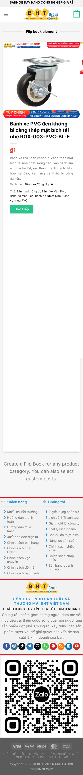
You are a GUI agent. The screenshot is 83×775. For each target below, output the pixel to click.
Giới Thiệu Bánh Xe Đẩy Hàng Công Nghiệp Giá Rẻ (40, 753)
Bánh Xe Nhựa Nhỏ (48, 196)
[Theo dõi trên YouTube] (76, 646)
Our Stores (25, 757)
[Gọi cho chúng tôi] (45, 646)
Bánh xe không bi (28, 191)
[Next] (19, 443)
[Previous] (7, 443)
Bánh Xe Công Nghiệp (39, 184)
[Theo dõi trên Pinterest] (53, 646)
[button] (6, 14)
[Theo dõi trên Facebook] (6, 646)
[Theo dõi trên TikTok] (21, 646)
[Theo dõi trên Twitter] (29, 646)
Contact (53, 757)
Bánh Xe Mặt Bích (21, 196)
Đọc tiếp (21, 209)
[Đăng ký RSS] (61, 646)
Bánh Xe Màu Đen (53, 191)
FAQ (65, 757)
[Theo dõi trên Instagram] (14, 646)
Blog (40, 757)
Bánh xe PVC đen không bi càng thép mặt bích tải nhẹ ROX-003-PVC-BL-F (40, 130)
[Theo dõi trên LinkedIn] (68, 646)
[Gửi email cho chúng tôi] (37, 646)
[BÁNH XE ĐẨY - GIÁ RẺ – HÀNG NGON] (41, 14)
